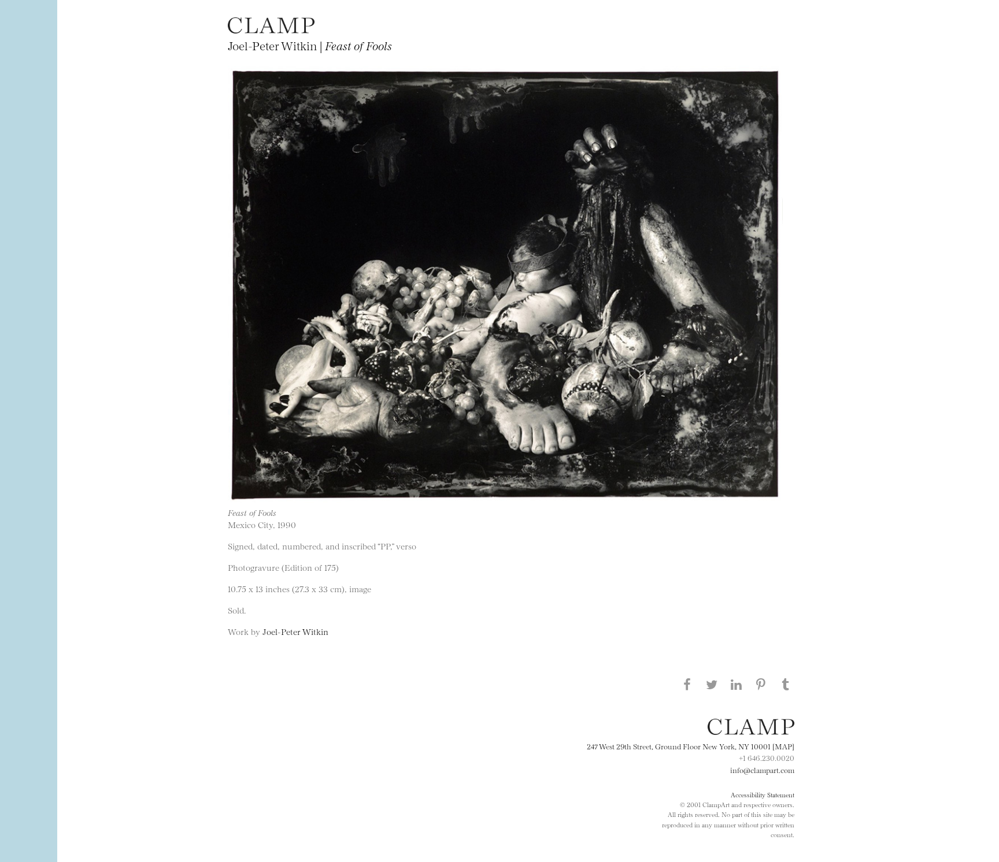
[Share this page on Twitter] (711, 684)
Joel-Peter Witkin (295, 631)
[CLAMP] (271, 29)
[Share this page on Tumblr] (785, 684)
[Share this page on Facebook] (686, 684)
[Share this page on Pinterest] (760, 684)
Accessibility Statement (762, 794)
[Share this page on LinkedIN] (736, 684)
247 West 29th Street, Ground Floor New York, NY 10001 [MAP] (690, 745)
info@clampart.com (762, 769)
